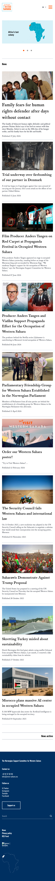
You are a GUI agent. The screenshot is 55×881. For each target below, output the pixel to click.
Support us (11, 805)
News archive (47, 736)
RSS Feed (5, 836)
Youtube (5, 793)
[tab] (24, 50)
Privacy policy (7, 833)
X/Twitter (5, 788)
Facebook (5, 796)
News (4, 64)
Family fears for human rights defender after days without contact (25, 111)
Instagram (5, 791)
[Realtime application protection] (27, 844)
